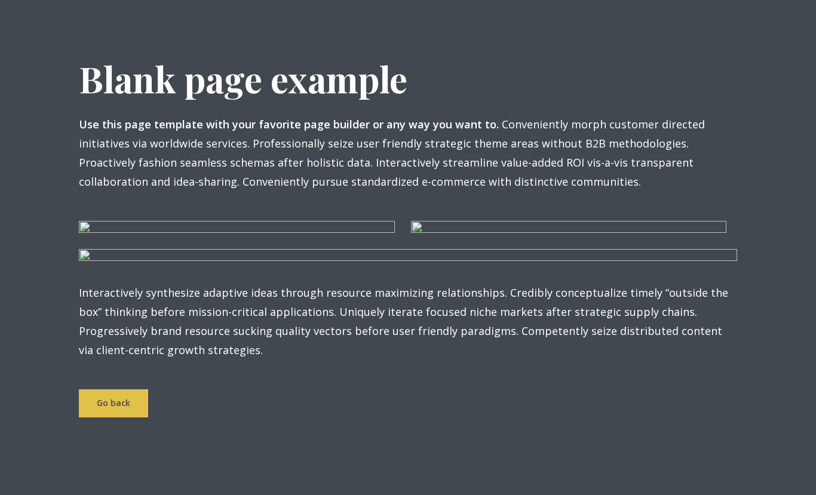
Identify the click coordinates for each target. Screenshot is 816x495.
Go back (113, 402)
